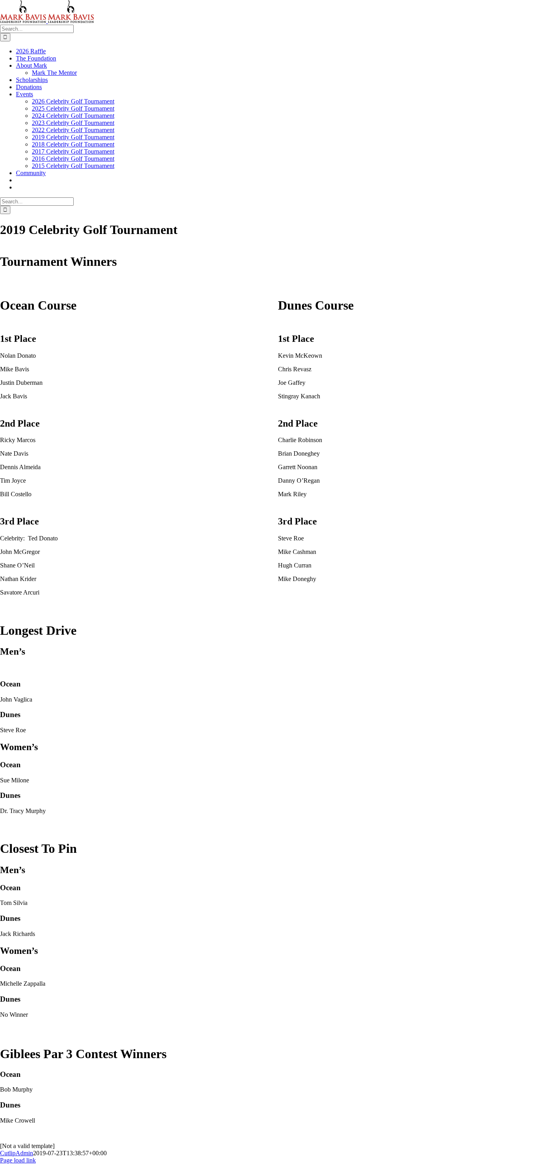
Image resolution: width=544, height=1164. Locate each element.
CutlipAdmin (16, 1153)
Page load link (18, 1160)
